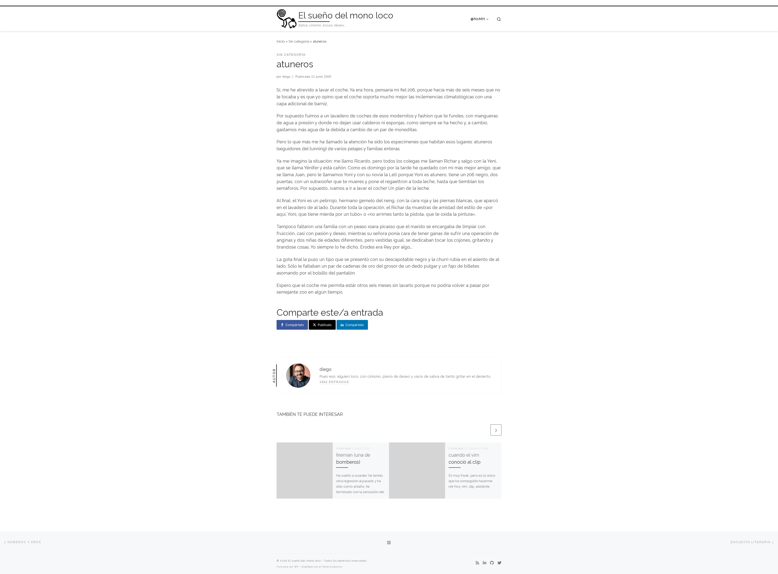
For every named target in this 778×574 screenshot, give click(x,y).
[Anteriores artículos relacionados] (484, 429)
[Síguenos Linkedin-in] (484, 563)
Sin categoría (299, 41)
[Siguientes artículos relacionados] (496, 429)
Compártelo (294, 325)
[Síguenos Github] (492, 563)
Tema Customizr (332, 566)
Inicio (281, 41)
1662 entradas (334, 382)
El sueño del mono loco (304, 560)
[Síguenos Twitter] (499, 563)
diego (286, 76)
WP (296, 566)
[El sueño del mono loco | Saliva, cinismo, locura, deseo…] (287, 18)
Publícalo (325, 325)
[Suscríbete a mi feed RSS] (477, 563)
